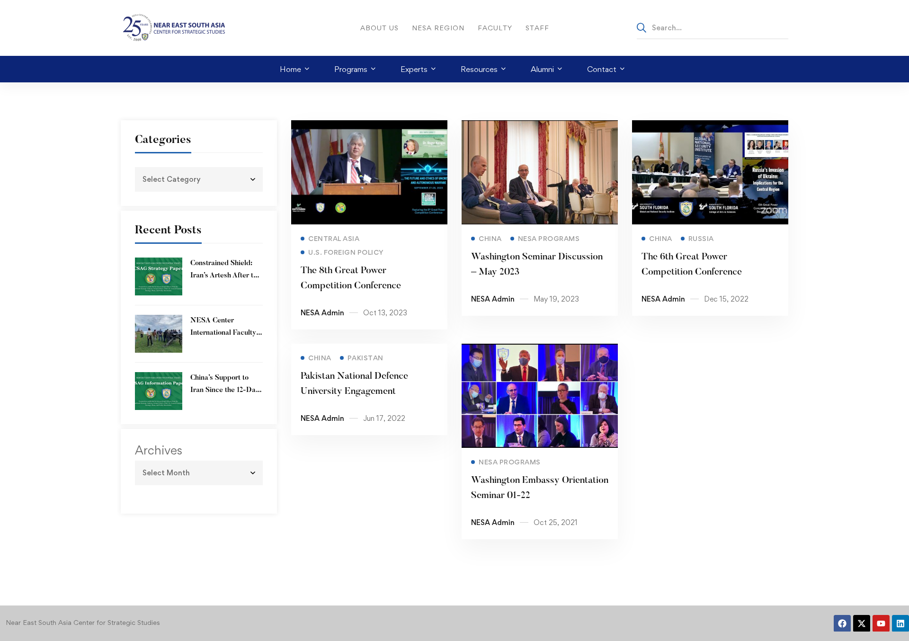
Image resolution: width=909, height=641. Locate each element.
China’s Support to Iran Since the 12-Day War (224, 390)
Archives (158, 450)
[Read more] (369, 127)
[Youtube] (881, 623)
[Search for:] (712, 27)
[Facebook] (842, 623)
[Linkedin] (900, 623)
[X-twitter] (861, 623)
